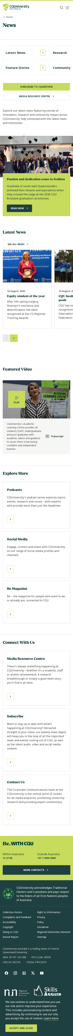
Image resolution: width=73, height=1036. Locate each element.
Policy (40, 922)
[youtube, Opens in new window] (41, 973)
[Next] (14, 338)
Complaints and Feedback (17, 917)
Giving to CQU (10, 932)
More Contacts (33, 870)
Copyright (8, 927)
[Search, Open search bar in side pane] (62, 8)
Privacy (41, 917)
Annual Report (11, 937)
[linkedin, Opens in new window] (24, 973)
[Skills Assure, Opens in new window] (47, 993)
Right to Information (48, 912)
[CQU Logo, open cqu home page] (16, 7)
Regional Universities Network (53, 932)
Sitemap (41, 937)
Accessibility (9, 922)
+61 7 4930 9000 (46, 858)
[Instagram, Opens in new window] (15, 973)
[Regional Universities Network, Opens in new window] (16, 993)
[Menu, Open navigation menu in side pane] (67, 8)
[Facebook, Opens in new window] (6, 973)
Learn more (51, 1018)
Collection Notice (12, 912)
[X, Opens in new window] (33, 973)
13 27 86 (7, 858)
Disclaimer (43, 927)
